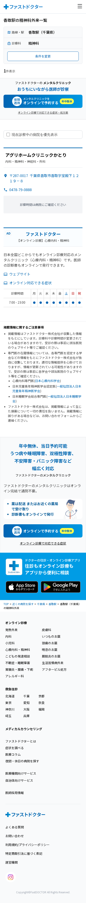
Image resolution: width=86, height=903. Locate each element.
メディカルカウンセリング (23, 729)
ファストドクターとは (20, 741)
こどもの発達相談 (17, 656)
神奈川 (10, 709)
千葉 (26, 696)
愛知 (26, 702)
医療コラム (13, 754)
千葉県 (41, 604)
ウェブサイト (19, 274)
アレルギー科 (14, 676)
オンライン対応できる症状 (30, 282)
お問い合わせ (14, 836)
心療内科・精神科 (17, 649)
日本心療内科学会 (47, 381)
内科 (8, 636)
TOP (6, 604)
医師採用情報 (14, 792)
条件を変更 (43, 56)
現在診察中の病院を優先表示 (35, 134)
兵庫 (26, 716)
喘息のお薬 (49, 649)
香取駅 (52, 604)
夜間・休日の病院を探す (22, 761)
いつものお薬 (51, 636)
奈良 (41, 702)
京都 (41, 696)
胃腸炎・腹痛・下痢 (19, 669)
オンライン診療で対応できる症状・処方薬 (43, 112)
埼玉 (8, 716)
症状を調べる (14, 748)
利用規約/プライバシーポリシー (27, 844)
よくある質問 (14, 827)
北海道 (10, 696)
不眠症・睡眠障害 (17, 663)
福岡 (41, 709)
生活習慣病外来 (53, 663)
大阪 (26, 709)
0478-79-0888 (20, 189)
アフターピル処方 (54, 669)
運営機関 (11, 862)
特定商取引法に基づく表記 (23, 853)
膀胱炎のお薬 (51, 656)
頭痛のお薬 (49, 643)
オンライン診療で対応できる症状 (43, 543)
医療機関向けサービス (20, 773)
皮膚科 (46, 630)
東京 (8, 702)
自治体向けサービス (19, 780)
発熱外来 (11, 630)
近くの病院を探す (23, 604)
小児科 (10, 643)
